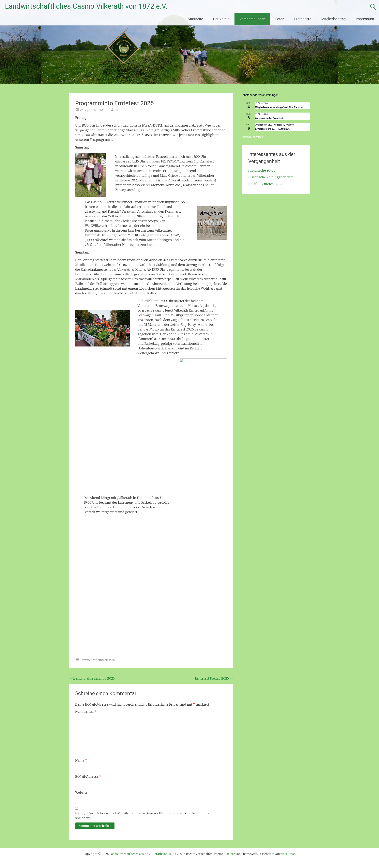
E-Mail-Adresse (88, 776)
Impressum (365, 19)
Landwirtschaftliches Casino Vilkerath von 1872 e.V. (86, 6)
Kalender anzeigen (252, 136)
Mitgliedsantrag (333, 19)
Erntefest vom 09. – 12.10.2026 (272, 129)
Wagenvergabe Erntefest (269, 118)
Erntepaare (302, 19)
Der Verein (221, 19)
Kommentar (86, 711)
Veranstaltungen (252, 19)
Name (81, 760)
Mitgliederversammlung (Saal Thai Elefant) (279, 107)
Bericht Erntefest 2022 (265, 184)
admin (118, 110)
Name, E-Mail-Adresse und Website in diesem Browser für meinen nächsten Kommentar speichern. (143, 815)
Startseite (195, 19)
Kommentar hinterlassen (97, 660)
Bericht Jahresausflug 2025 (92, 678)
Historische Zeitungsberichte (270, 177)
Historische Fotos (261, 170)
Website (81, 792)
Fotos (279, 19)
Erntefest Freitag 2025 (214, 678)
